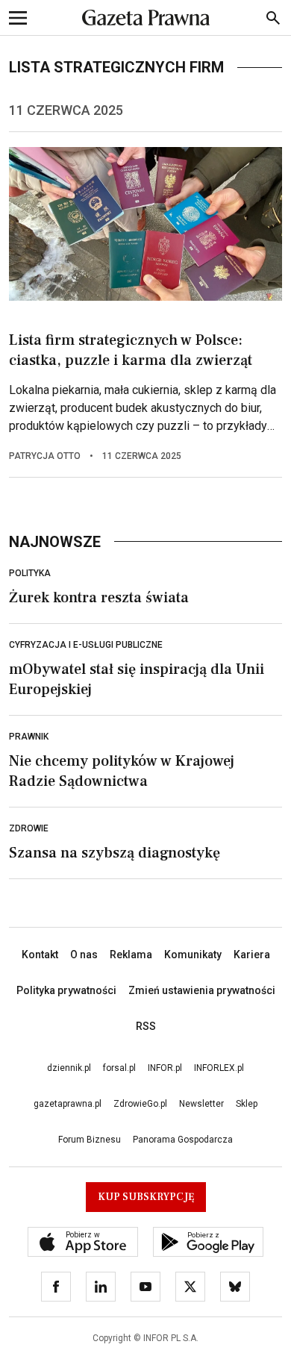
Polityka (30, 573)
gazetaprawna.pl (67, 1104)
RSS (146, 1026)
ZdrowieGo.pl (140, 1104)
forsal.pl (119, 1068)
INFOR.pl (165, 1068)
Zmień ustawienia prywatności (201, 990)
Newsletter (201, 1104)
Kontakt (40, 954)
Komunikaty (193, 954)
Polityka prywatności (66, 990)
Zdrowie (28, 828)
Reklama (131, 954)
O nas (84, 954)
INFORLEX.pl (219, 1068)
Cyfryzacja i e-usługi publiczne (86, 645)
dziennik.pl (69, 1068)
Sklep (246, 1104)
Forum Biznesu (89, 1139)
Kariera (252, 954)
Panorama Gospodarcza (183, 1139)
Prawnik (28, 736)
